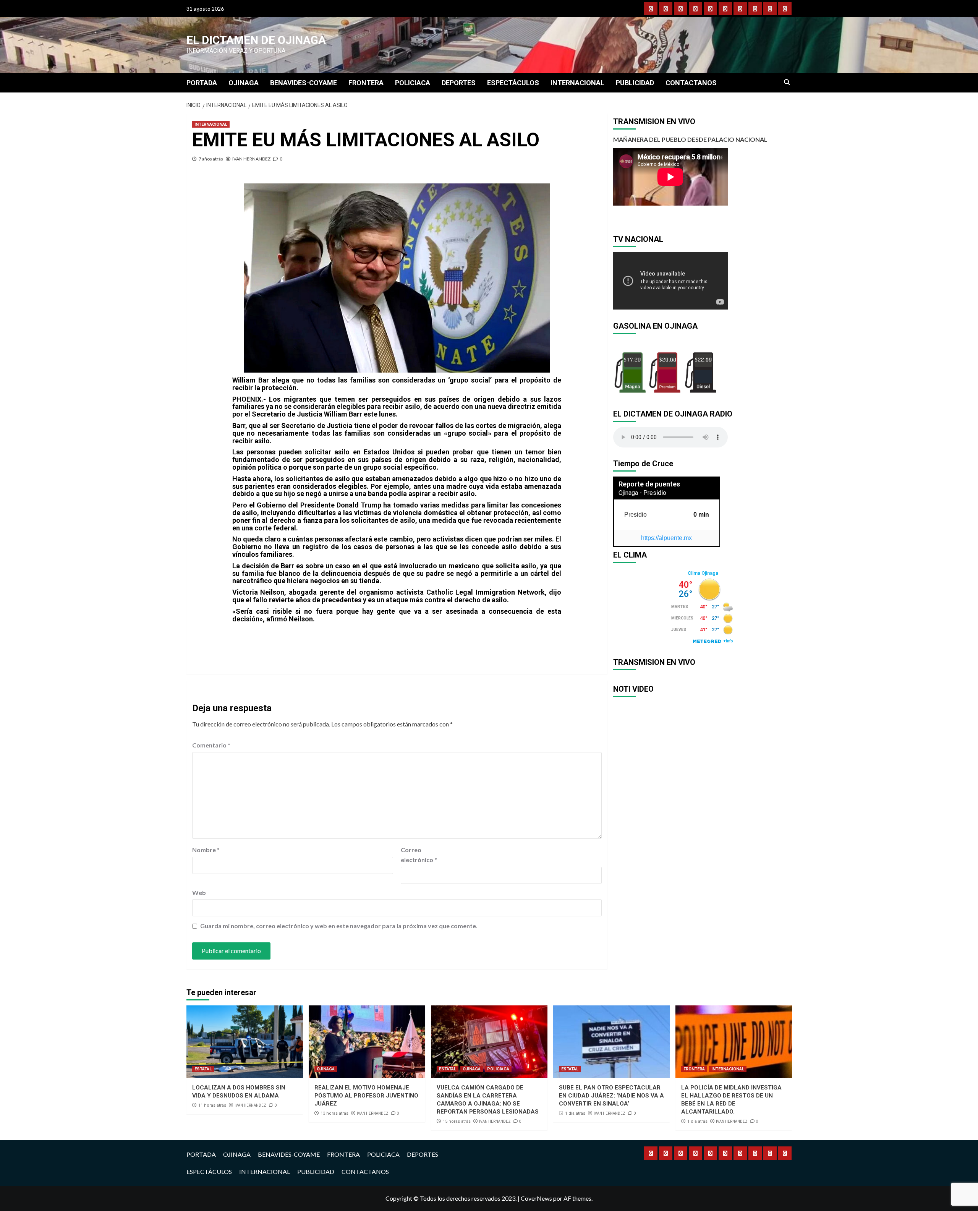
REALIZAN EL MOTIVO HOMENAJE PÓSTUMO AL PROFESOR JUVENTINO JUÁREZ (366, 1095)
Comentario (211, 745)
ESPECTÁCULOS (513, 83)
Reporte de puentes (649, 484)
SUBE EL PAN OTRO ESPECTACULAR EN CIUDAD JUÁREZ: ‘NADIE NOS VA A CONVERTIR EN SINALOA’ (611, 1095)
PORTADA (201, 83)
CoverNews (536, 1198)
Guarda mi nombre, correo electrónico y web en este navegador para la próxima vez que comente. (339, 925)
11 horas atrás (212, 1105)
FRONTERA (366, 83)
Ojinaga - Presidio (642, 492)
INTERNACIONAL (577, 83)
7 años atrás (211, 159)
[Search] (787, 82)
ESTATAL (203, 1069)
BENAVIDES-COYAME (303, 83)
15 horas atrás (457, 1121)
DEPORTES (459, 83)
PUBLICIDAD (635, 83)
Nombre (206, 849)
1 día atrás (575, 1113)
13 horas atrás (334, 1113)
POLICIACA (412, 83)
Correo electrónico (419, 854)
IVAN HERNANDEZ (251, 159)
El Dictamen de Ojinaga (256, 40)
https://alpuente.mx (666, 538)
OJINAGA (243, 83)
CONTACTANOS (691, 83)
